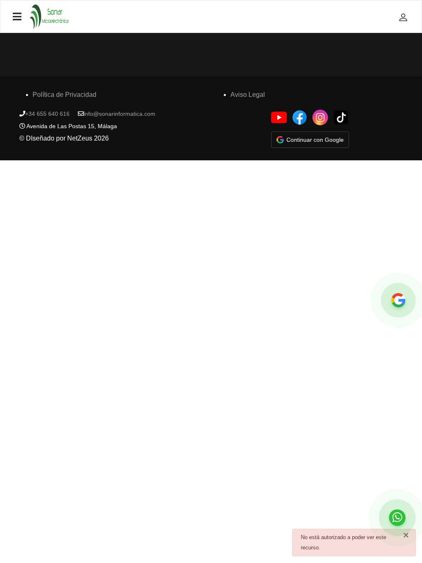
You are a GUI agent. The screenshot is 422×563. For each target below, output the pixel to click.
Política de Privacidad (64, 94)
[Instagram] (320, 117)
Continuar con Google (315, 139)
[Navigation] (17, 16)
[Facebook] (299, 117)
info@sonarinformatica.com (119, 113)
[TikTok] (341, 117)
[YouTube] (279, 117)
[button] (404, 17)
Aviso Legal (247, 94)
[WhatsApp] (397, 517)
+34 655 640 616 (47, 113)
